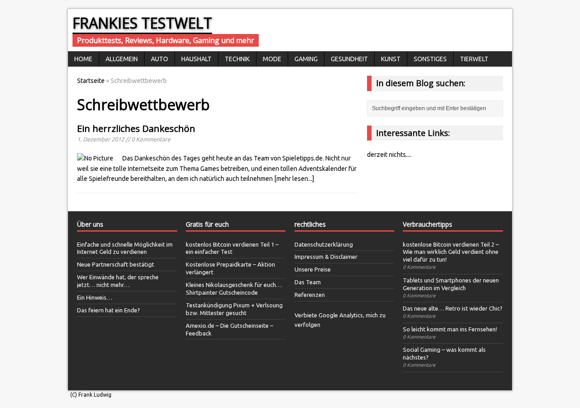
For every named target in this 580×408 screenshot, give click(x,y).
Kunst (391, 59)
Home (83, 59)
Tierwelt (474, 59)
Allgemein (122, 59)
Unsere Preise (313, 269)
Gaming (306, 59)
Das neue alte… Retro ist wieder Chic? (453, 308)
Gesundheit (349, 59)
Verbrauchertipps (427, 224)
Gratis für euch (207, 224)
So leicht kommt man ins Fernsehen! (450, 329)
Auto (159, 59)
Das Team (308, 282)
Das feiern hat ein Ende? (108, 310)
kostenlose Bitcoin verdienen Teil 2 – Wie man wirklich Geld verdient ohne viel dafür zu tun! (451, 252)
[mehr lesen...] (294, 178)
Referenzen (310, 294)
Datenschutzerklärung (324, 244)
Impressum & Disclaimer (326, 256)
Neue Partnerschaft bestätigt (115, 264)
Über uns (90, 224)
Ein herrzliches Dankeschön (136, 128)
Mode (272, 59)
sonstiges (430, 59)
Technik (237, 59)
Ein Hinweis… (94, 297)
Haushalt (196, 59)
